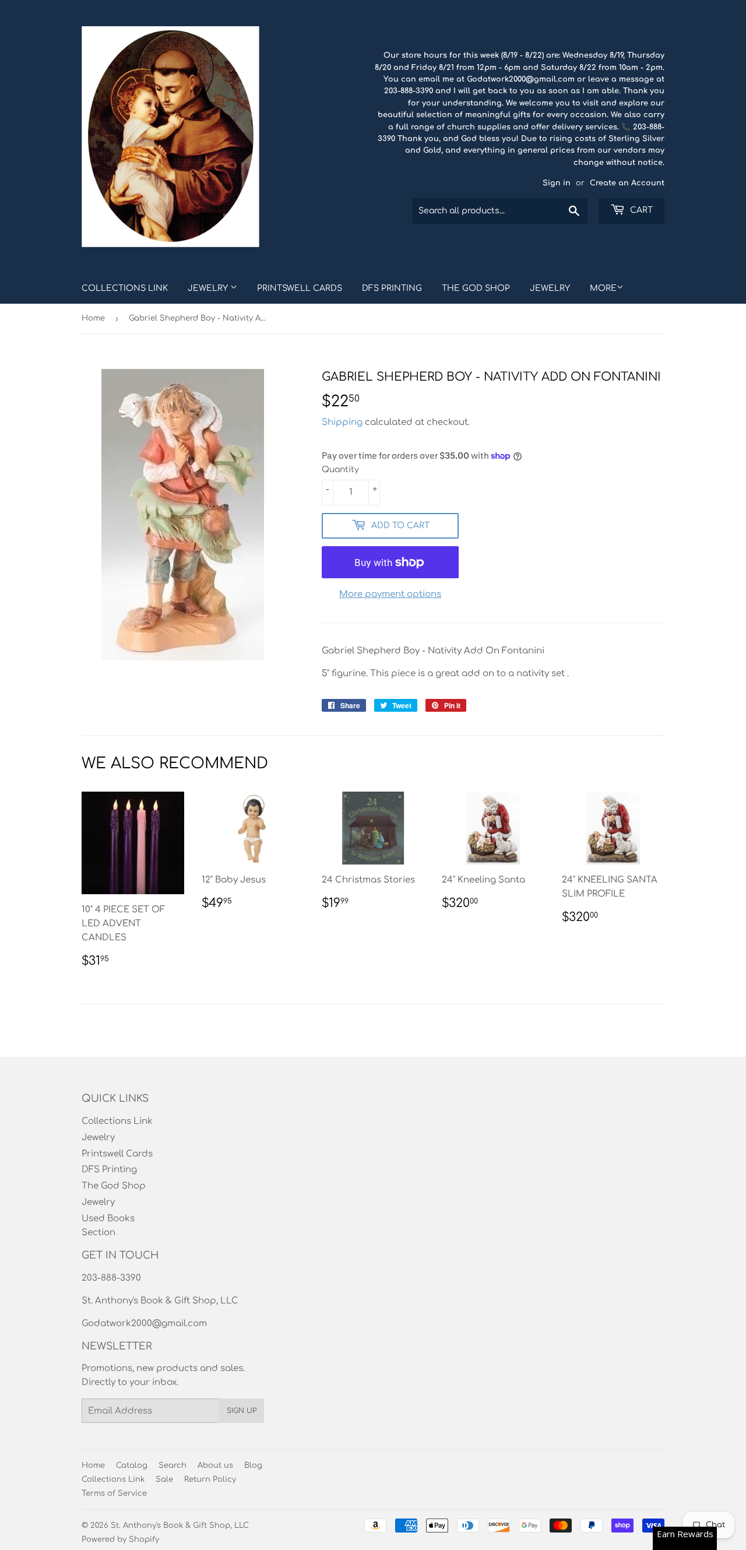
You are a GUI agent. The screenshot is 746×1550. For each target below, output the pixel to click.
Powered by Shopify (120, 1539)
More (603, 288)
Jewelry (209, 288)
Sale (164, 1479)
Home (93, 318)
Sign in (557, 183)
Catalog (131, 1465)
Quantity (340, 469)
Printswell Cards (299, 288)
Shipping (342, 422)
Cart (640, 210)
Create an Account (627, 183)
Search (172, 1465)
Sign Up (241, 1411)
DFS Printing (392, 288)
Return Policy (210, 1479)
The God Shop (476, 288)
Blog (253, 1465)
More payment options (390, 594)
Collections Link (125, 288)
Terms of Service (114, 1493)
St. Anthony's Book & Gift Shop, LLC (180, 1525)
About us (215, 1465)
